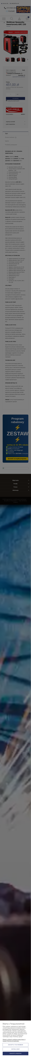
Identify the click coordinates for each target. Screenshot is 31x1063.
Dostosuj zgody (15, 1049)
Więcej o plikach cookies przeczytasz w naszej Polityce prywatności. (14, 1040)
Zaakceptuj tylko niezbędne (15, 1044)
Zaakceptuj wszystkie (15, 1053)
